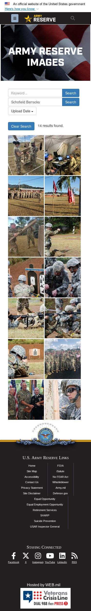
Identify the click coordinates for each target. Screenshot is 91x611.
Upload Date (21, 110)
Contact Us (32, 482)
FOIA (60, 465)
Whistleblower (60, 482)
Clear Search (21, 126)
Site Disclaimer (32, 493)
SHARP (44, 515)
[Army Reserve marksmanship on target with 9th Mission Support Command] (63, 237)
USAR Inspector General (44, 526)
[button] (22, 8)
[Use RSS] (74, 557)
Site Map (32, 471)
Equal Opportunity (44, 498)
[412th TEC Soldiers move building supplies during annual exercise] (26, 196)
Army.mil (61, 487)
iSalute (60, 471)
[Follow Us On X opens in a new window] (26, 557)
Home (31, 465)
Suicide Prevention (45, 521)
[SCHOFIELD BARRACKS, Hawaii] (63, 359)
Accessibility (32, 476)
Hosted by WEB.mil (43, 585)
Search (70, 93)
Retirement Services (45, 510)
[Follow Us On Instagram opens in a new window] (38, 557)
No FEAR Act (60, 476)
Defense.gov (60, 493)
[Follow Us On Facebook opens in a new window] (14, 557)
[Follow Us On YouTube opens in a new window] (50, 557)
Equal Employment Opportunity (45, 504)
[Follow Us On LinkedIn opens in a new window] (62, 557)
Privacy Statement (32, 487)
